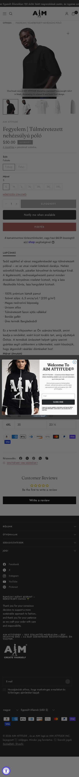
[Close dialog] (74, 362)
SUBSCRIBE (58, 402)
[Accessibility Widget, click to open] (6, 770)
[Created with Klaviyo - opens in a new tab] (39, 416)
